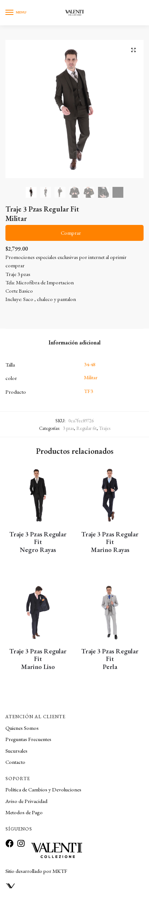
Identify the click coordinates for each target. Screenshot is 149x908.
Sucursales (16, 750)
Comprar (71, 232)
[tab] (74, 342)
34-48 (89, 364)
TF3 (88, 391)
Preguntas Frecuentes (28, 739)
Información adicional (74, 342)
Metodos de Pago (24, 812)
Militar (91, 377)
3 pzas (68, 428)
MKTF (59, 870)
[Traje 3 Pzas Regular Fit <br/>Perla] (109, 612)
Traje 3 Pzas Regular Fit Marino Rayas (110, 542)
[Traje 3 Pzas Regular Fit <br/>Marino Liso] (37, 612)
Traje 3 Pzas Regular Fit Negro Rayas (38, 542)
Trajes (104, 428)
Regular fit (86, 428)
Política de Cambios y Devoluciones (43, 789)
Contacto (15, 761)
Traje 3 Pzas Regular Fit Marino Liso (38, 659)
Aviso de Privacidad (26, 801)
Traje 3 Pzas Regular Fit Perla (110, 659)
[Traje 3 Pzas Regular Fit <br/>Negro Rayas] (37, 495)
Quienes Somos (22, 727)
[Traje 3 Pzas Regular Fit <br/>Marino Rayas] (109, 495)
